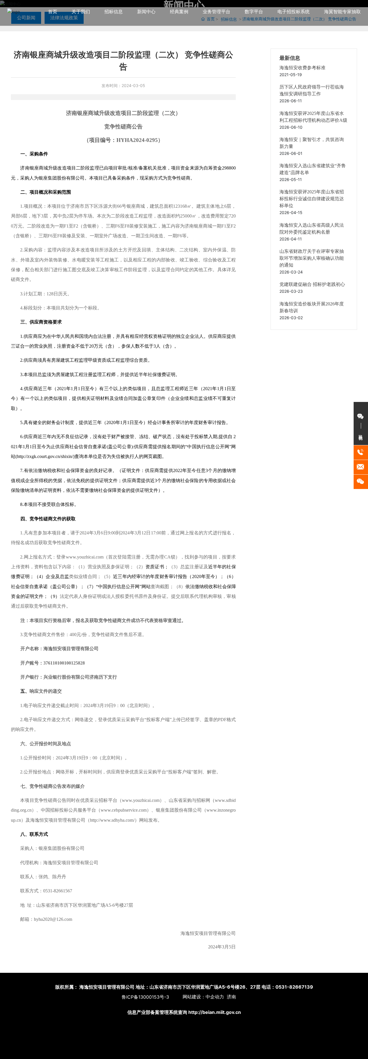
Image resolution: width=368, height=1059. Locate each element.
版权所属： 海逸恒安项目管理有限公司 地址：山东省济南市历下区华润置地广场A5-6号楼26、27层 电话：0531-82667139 (184, 987)
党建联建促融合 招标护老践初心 (312, 284)
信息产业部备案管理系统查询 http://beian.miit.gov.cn (184, 1012)
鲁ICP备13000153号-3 (145, 997)
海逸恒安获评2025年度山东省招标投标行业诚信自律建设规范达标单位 (311, 198)
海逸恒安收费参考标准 (302, 67)
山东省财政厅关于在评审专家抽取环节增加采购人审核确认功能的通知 (311, 258)
